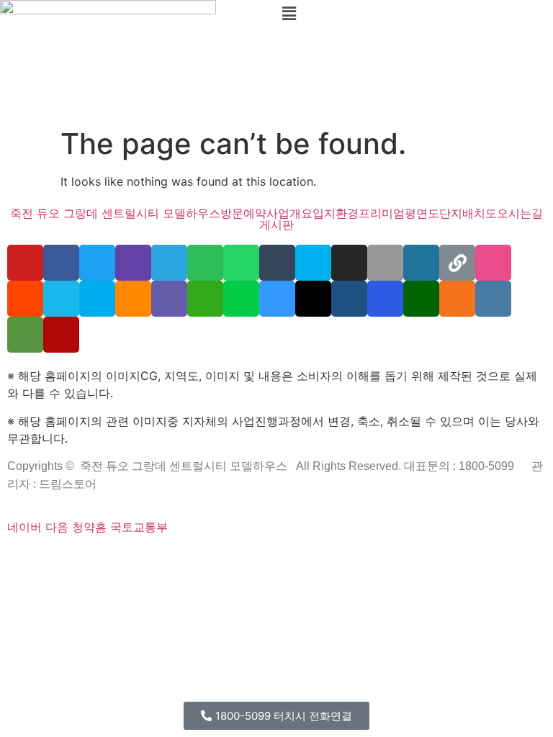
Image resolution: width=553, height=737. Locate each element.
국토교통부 (139, 527)
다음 (56, 527)
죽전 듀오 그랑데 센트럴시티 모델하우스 (115, 213)
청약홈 (89, 527)
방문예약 (243, 213)
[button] (414, 13)
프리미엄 (382, 213)
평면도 (422, 213)
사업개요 (289, 213)
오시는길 (520, 213)
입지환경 (336, 213)
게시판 (276, 224)
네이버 (24, 527)
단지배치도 (468, 213)
